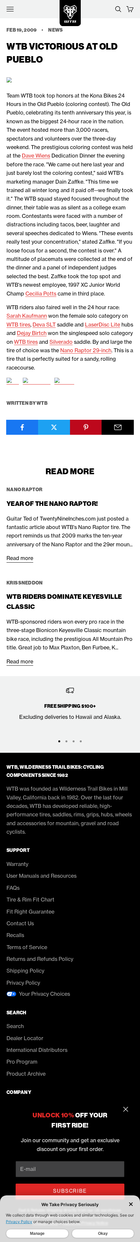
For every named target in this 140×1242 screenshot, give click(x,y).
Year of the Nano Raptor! (52, 503)
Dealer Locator (25, 1038)
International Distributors (37, 1050)
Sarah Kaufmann (27, 315)
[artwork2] (36, 381)
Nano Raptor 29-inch (85, 350)
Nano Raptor (24, 489)
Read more (20, 558)
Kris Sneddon (25, 583)
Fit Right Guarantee (30, 911)
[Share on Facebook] (22, 427)
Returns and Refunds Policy (40, 959)
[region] (70, 708)
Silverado (61, 342)
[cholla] (64, 381)
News (55, 30)
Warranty (17, 864)
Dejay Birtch (32, 333)
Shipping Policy (25, 970)
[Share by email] (117, 427)
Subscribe (70, 1191)
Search (15, 1026)
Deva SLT (44, 324)
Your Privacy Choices (44, 994)
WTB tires (18, 324)
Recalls (15, 935)
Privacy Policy (23, 982)
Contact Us (20, 923)
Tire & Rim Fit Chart (30, 899)
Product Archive (26, 1073)
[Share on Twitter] (54, 427)
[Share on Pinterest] (86, 427)
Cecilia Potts (40, 293)
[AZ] (13, 381)
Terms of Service (27, 947)
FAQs (13, 888)
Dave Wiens (36, 155)
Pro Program (22, 1061)
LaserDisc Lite (102, 324)
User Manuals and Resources (42, 875)
